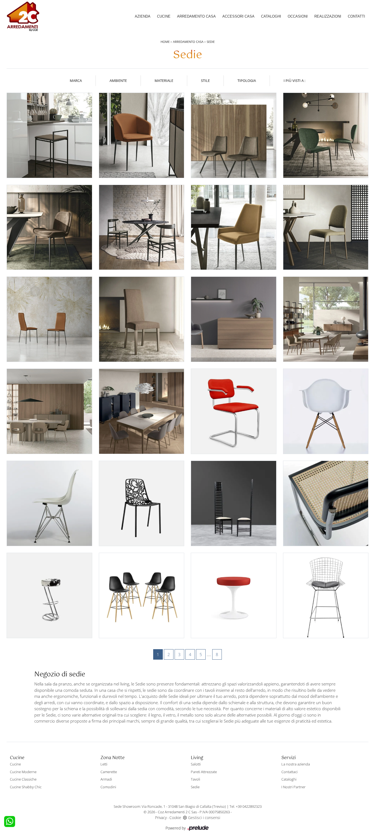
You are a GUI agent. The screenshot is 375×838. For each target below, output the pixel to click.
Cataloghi (271, 16)
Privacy (161, 817)
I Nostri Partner (293, 786)
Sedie (211, 42)
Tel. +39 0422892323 (246, 806)
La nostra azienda (295, 764)
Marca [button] (76, 80)
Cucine (163, 16)
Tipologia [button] (246, 80)
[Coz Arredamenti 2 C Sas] (23, 16)
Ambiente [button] (118, 80)
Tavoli (195, 779)
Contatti (356, 16)
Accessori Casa (238, 16)
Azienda (142, 16)
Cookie (175, 817)
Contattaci (289, 771)
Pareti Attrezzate (204, 771)
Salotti (196, 764)
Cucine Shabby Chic (25, 786)
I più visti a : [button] (294, 80)
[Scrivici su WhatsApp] (9, 821)
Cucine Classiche (23, 779)
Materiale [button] (164, 80)
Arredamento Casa (196, 16)
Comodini (108, 786)
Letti (103, 764)
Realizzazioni (327, 16)
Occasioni (298, 16)
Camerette (108, 771)
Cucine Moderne (23, 771)
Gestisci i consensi (204, 817)
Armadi (106, 779)
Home (165, 42)
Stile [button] (205, 80)
